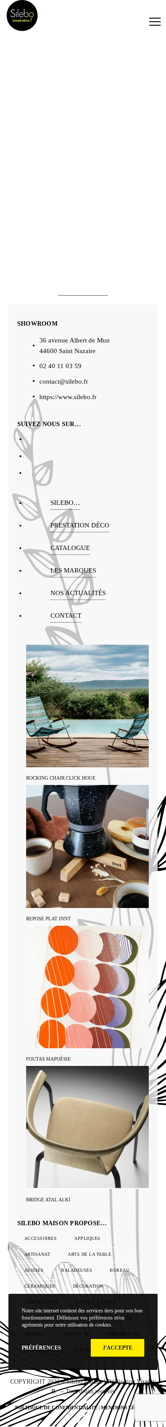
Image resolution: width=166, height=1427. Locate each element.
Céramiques (39, 1286)
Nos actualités (78, 592)
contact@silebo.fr (63, 381)
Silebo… (65, 502)
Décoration (88, 1286)
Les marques (73, 570)
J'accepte (117, 1348)
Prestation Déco (79, 525)
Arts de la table (89, 1254)
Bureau (119, 1270)
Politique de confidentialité (56, 1407)
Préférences (41, 1348)
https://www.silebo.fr (68, 396)
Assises (34, 1270)
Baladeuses (76, 1270)
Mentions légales (126, 1407)
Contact (65, 615)
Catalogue (70, 547)
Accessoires (40, 1238)
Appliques (87, 1238)
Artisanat (37, 1254)
